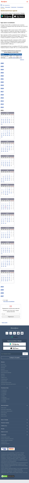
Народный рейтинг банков (6, 382)
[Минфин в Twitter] (14, 333)
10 (1, 119)
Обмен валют (3, 407)
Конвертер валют (4, 379)
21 (9, 120)
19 (5, 120)
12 (5, 119)
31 (1, 124)
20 (7, 120)
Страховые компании (5, 443)
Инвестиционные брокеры (6, 372)
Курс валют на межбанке (8, 301)
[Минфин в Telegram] (10, 333)
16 (5, 133)
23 (5, 135)
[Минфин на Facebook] (7, 333)
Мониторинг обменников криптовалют (8, 384)
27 (7, 122)
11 (3, 119)
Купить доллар (4, 412)
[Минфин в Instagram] (18, 333)
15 (3, 133)
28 (9, 122)
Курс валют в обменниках (6, 409)
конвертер (22, 59)
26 (5, 122)
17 (1, 120)
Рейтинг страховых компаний (6, 440)
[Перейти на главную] (4, 2)
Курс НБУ (3, 369)
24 (1, 122)
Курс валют (3, 364)
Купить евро (3, 414)
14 (9, 119)
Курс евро (3, 367)
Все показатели (6, 5)
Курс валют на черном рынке (6, 411)
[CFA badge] (18, 449)
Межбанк (3, 374)
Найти (25, 353)
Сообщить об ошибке (14, 357)
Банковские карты (4, 370)
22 (3, 135)
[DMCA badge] (14, 476)
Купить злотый (4, 416)
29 (3, 151)
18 (3, 120)
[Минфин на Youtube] (22, 333)
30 (5, 151)
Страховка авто (4, 442)
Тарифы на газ (4, 377)
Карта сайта (4, 322)
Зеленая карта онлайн (5, 437)
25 (3, 122)
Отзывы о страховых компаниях (7, 438)
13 (7, 119)
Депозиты (3, 375)
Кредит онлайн (4, 380)
